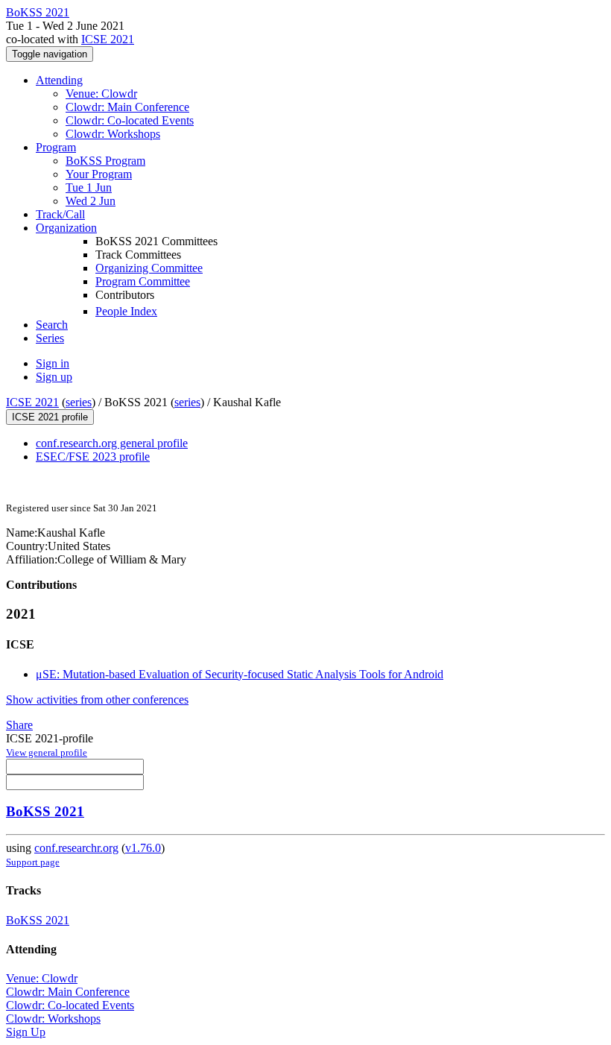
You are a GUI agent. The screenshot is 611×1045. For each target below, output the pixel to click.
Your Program (99, 174)
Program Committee (142, 281)
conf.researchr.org (76, 848)
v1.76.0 (143, 848)
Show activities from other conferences (97, 699)
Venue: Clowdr (101, 93)
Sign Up (25, 1032)
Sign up (54, 376)
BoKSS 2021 (45, 811)
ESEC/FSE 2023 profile (93, 456)
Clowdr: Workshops (113, 133)
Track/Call (60, 214)
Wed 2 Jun (90, 201)
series (79, 402)
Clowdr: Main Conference (127, 107)
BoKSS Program (105, 160)
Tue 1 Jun (89, 187)
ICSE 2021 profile (50, 417)
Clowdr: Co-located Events (130, 120)
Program (56, 147)
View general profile (46, 752)
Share (19, 725)
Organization (66, 227)
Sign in (52, 363)
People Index (126, 311)
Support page (33, 862)
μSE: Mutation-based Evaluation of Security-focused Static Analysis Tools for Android (239, 674)
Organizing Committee (149, 268)
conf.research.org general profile (112, 443)
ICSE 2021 (107, 39)
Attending (59, 80)
